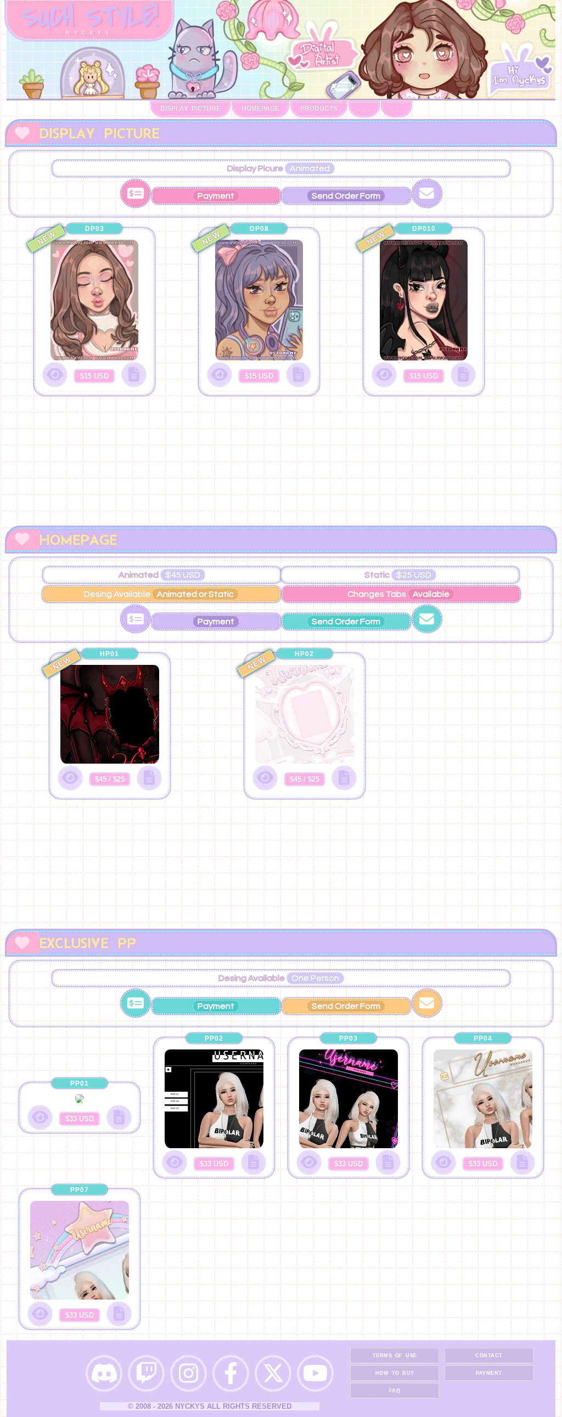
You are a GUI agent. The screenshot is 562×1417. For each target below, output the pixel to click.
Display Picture (190, 108)
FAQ (395, 1390)
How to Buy (394, 1373)
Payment (489, 1373)
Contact (489, 1355)
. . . (364, 108)
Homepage (260, 108)
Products (319, 108)
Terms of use (395, 1355)
